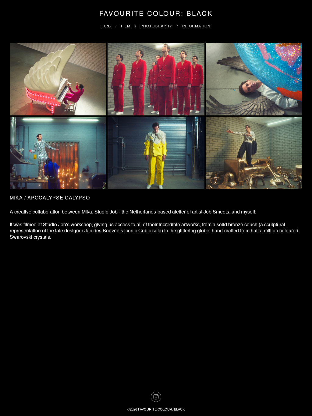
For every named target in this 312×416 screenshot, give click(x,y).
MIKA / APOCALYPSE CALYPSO (50, 197)
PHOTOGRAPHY (156, 25)
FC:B (106, 25)
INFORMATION (196, 25)
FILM (125, 25)
